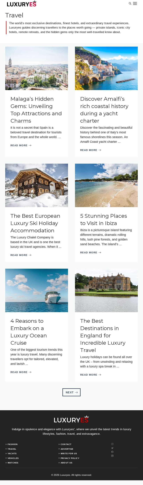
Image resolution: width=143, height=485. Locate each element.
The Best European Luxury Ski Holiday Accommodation (35, 223)
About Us (66, 463)
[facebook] (112, 452)
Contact (66, 444)
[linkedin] (112, 456)
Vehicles (13, 458)
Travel (12, 449)
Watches (13, 463)
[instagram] (112, 444)
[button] (130, 3)
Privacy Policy (70, 458)
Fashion (13, 444)
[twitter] (112, 448)
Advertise (67, 449)
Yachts (12, 453)
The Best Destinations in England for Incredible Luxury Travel (102, 335)
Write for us (69, 453)
